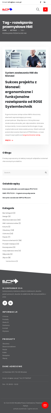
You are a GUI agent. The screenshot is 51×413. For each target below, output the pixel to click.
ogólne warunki (33, 409)
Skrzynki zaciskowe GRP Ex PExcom (16, 198)
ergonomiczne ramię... (32, 135)
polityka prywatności (20, 409)
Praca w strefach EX (10, 240)
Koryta (5, 227)
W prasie (5, 331)
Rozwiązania (7, 247)
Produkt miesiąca (9, 244)
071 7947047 (26, 378)
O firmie (5, 316)
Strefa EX (5, 322)
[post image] (25, 59)
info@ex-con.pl (12, 378)
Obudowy (6, 230)
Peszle (4, 237)
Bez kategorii (7, 213)
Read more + (9, 140)
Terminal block (11, 261)
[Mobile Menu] (45, 9)
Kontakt (5, 328)
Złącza (5, 257)
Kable (4, 352)
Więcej (4, 358)
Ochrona (5, 233)
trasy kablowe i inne (10, 251)
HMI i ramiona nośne (10, 223)
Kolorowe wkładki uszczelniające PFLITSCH (19, 189)
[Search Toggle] (38, 9)
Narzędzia (6, 355)
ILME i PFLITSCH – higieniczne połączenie (18, 193)
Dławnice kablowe (9, 220)
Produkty (5, 319)
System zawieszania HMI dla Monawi (21, 74)
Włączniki (6, 254)
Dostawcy (6, 325)
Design (5, 216)
